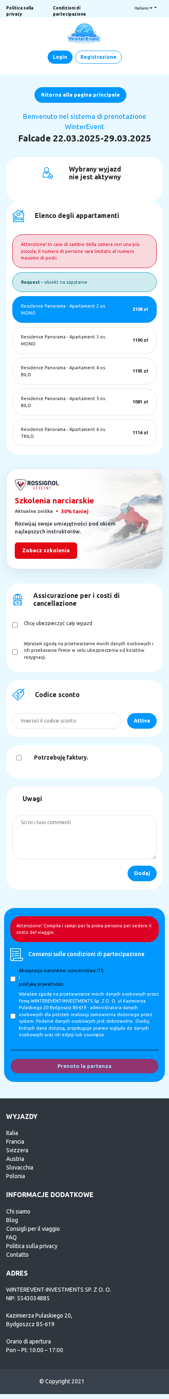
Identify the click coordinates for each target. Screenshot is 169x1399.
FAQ (11, 1237)
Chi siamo (18, 1211)
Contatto (17, 1254)
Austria (15, 1159)
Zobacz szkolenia (46, 550)
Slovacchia (19, 1167)
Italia (12, 1133)
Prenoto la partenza (84, 1066)
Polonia (15, 1176)
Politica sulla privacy (31, 1246)
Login (60, 57)
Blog (12, 1220)
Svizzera (17, 1150)
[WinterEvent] (84, 33)
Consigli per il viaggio (33, 1228)
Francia (15, 1141)
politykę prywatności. (41, 984)
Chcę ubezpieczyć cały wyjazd (58, 623)
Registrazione (98, 57)
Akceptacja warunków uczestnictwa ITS (61, 970)
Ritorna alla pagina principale (80, 94)
